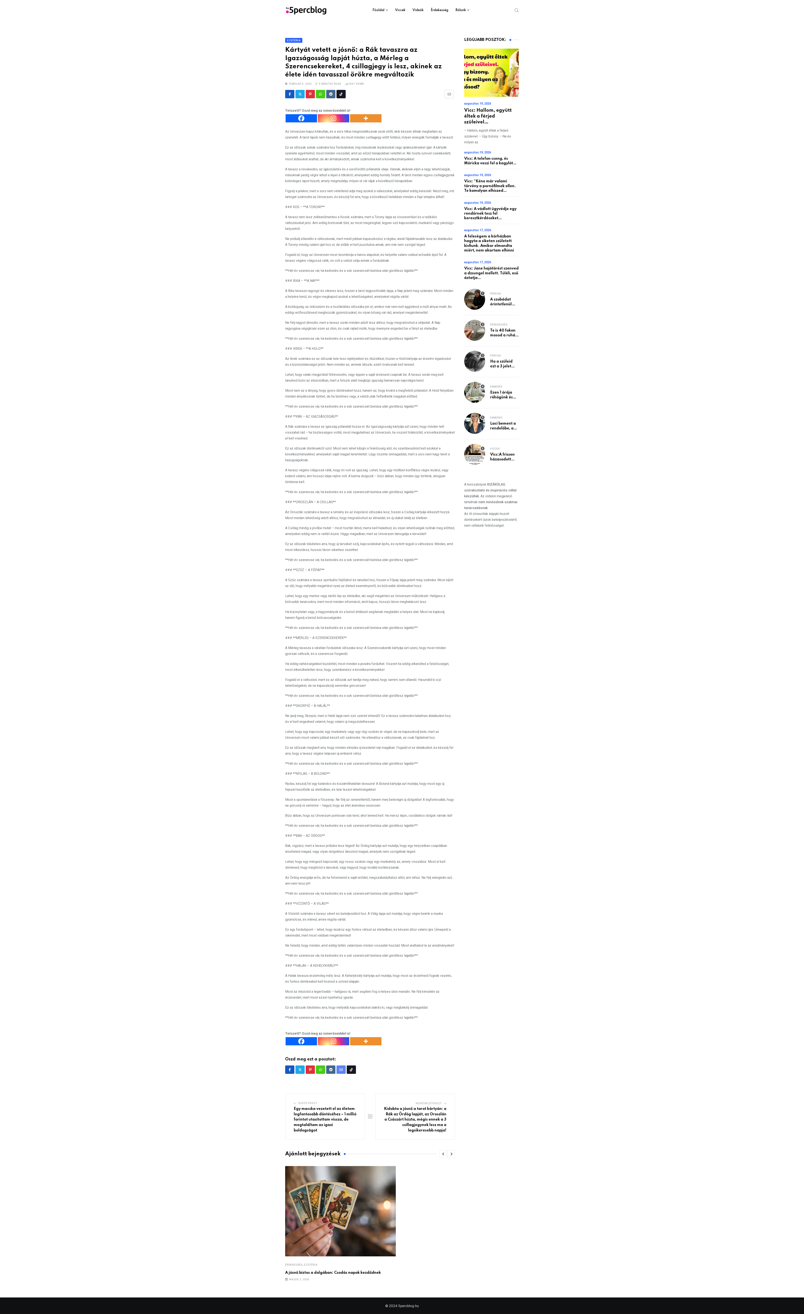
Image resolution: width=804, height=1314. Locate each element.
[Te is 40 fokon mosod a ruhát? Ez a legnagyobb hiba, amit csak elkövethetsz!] (474, 330)
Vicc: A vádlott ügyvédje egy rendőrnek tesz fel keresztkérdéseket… (490, 213)
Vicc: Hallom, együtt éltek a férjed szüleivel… (488, 116)
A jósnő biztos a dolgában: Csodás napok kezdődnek (333, 1273)
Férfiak (495, 293)
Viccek (400, 10)
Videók (418, 10)
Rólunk (460, 10)
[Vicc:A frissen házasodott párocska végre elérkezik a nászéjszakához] (474, 454)
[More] (365, 118)
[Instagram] (333, 118)
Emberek (496, 386)
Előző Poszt (308, 1103)
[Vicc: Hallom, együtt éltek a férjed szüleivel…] (491, 73)
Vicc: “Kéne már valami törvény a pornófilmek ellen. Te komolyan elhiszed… (490, 186)
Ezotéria (310, 1264)
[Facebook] (301, 118)
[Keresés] (517, 10)
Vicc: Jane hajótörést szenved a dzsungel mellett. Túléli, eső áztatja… (491, 273)
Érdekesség (439, 10)
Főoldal (378, 10)
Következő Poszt (429, 1103)
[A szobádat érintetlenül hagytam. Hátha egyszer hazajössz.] (474, 299)
